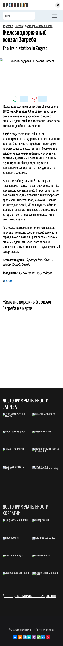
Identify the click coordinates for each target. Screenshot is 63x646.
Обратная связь (45, 630)
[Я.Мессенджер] (29, 637)
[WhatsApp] (39, 637)
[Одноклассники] (20, 637)
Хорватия (8, 26)
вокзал (8, 281)
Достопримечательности (38, 26)
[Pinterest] (48, 637)
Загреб (19, 26)
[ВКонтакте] (15, 637)
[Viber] (34, 637)
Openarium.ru (25, 630)
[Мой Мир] (43, 637)
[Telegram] (25, 637)
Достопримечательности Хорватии (29, 596)
